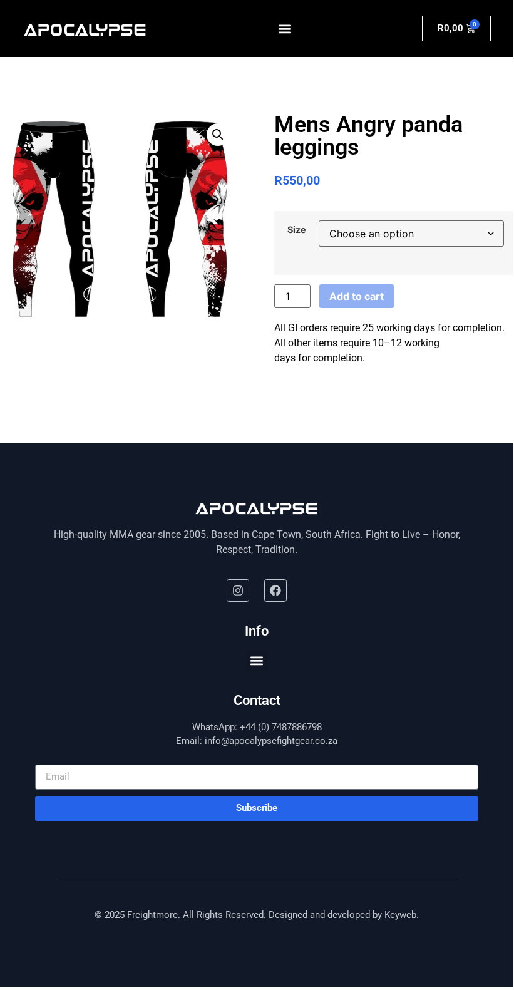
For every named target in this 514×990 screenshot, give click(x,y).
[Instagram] (238, 590)
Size (296, 229)
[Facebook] (275, 590)
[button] (284, 28)
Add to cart (356, 296)
